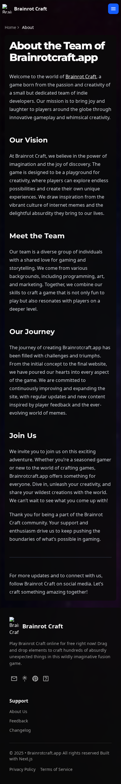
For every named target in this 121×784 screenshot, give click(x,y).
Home (10, 27)
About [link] (28, 27)
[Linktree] (24, 678)
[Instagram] (46, 678)
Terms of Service (56, 769)
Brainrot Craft (80, 76)
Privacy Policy (22, 769)
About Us (18, 711)
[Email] (14, 678)
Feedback (18, 721)
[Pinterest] (35, 678)
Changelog (20, 730)
